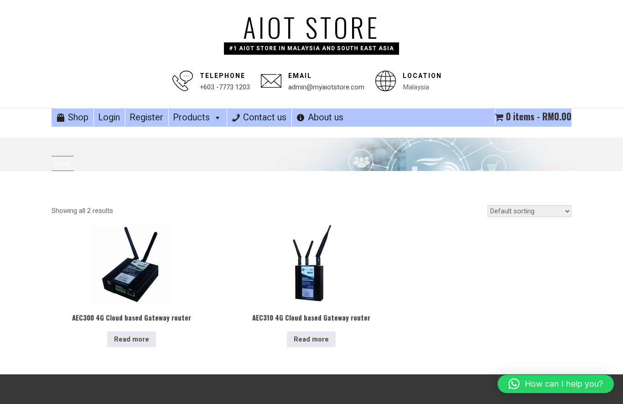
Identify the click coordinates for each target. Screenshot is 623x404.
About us (325, 117)
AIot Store (311, 27)
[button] (556, 384)
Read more (131, 339)
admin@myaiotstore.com (326, 87)
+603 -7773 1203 (225, 87)
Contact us (264, 117)
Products (191, 117)
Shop (78, 117)
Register (146, 117)
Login (109, 117)
